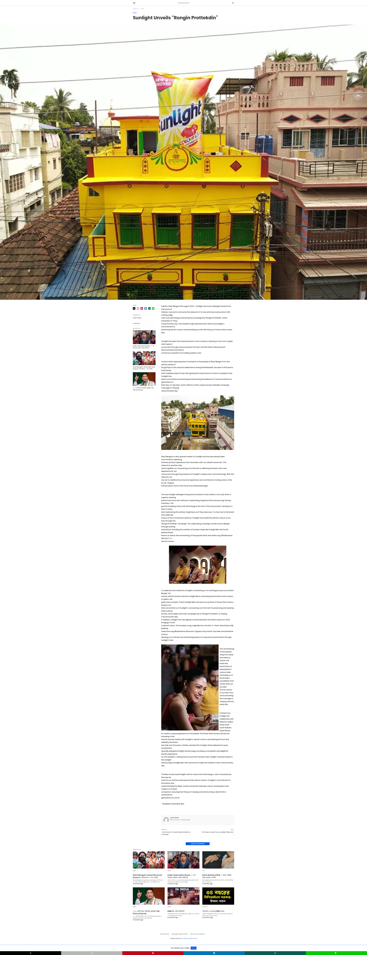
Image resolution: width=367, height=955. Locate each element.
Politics (205, 907)
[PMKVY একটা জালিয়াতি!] (183, 896)
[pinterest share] (141, 308)
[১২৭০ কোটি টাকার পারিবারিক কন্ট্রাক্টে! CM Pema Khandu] (144, 379)
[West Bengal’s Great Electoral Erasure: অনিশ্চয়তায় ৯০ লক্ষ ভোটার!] (144, 358)
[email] (91, 953)
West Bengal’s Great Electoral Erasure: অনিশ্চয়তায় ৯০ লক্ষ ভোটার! (144, 368)
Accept (194, 948)
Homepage (136, 8)
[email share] (138, 308)
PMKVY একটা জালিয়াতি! (176, 911)
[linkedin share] (145, 308)
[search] (233, 3)
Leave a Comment (198, 844)
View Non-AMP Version (190, 938)
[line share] (153, 308)
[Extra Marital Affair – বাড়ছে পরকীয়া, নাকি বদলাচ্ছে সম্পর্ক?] (218, 860)
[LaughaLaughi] (183, 3)
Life (203, 870)
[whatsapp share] (149, 308)
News (142, 8)
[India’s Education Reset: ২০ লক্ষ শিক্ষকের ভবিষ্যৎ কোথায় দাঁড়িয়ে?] (144, 337)
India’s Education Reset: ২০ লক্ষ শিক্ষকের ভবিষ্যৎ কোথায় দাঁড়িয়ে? (143, 347)
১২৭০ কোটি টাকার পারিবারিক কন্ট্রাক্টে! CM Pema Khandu (143, 389)
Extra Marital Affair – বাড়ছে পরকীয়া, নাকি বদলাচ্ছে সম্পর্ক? (217, 876)
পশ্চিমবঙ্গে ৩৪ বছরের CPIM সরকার (213, 911)
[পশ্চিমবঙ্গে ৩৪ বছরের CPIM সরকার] (218, 896)
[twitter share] (134, 308)
